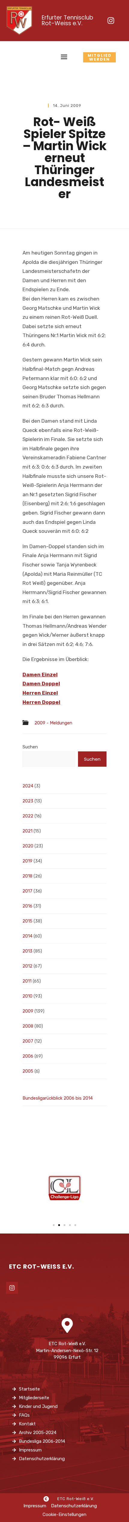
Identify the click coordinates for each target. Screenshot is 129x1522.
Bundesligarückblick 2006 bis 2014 (57, 1098)
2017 (27, 891)
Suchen (30, 747)
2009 (27, 1011)
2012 (27, 966)
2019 (27, 861)
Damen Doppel (41, 684)
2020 (27, 846)
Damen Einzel (40, 675)
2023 (27, 801)
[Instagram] (110, 20)
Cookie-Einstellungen (64, 1514)
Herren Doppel (41, 702)
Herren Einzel (40, 693)
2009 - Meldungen (53, 723)
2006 (27, 1056)
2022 (27, 816)
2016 (27, 906)
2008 (27, 1026)
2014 (27, 936)
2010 (27, 996)
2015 (27, 921)
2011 (27, 981)
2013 (27, 951)
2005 (27, 1071)
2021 (27, 831)
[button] (54, 1225)
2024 (27, 786)
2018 (27, 876)
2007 (27, 1041)
